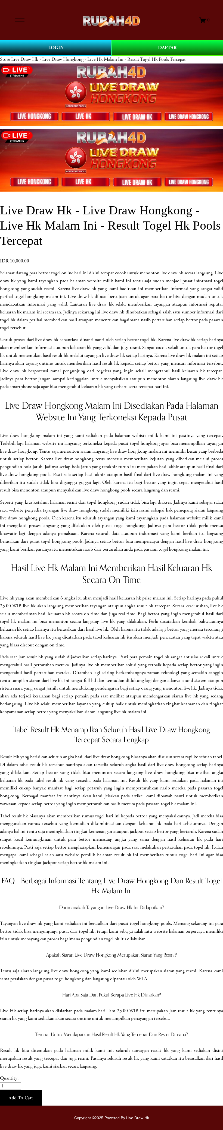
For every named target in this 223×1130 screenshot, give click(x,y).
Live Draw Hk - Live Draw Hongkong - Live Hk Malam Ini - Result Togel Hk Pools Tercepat (98, 59)
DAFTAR (167, 47)
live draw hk (171, 273)
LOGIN (56, 47)
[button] (21, 1098)
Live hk (7, 598)
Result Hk (9, 757)
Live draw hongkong (20, 436)
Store (5, 59)
